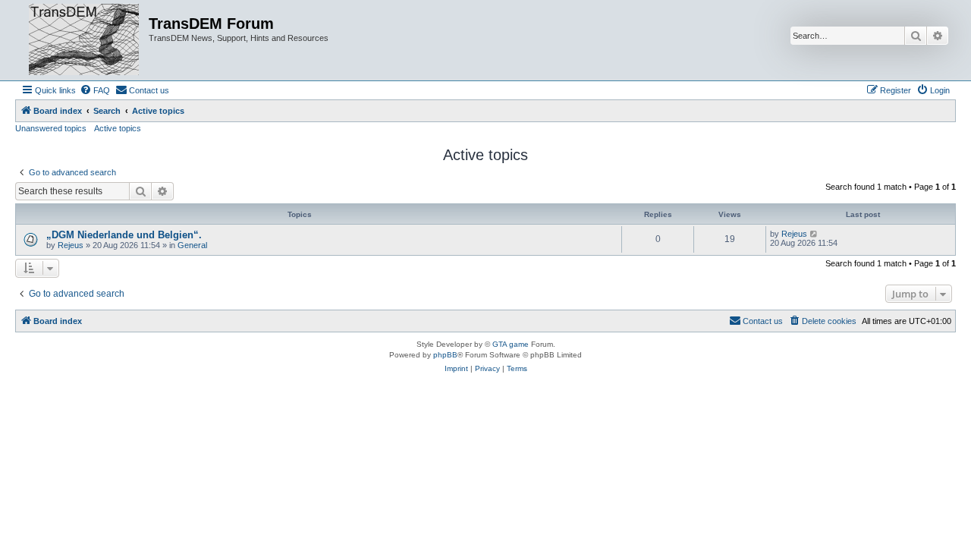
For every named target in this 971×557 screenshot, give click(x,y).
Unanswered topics (50, 128)
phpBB (445, 355)
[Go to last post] (814, 233)
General (192, 245)
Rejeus (70, 245)
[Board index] (84, 40)
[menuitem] (95, 90)
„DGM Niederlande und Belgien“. (124, 235)
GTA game (510, 344)
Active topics (117, 128)
